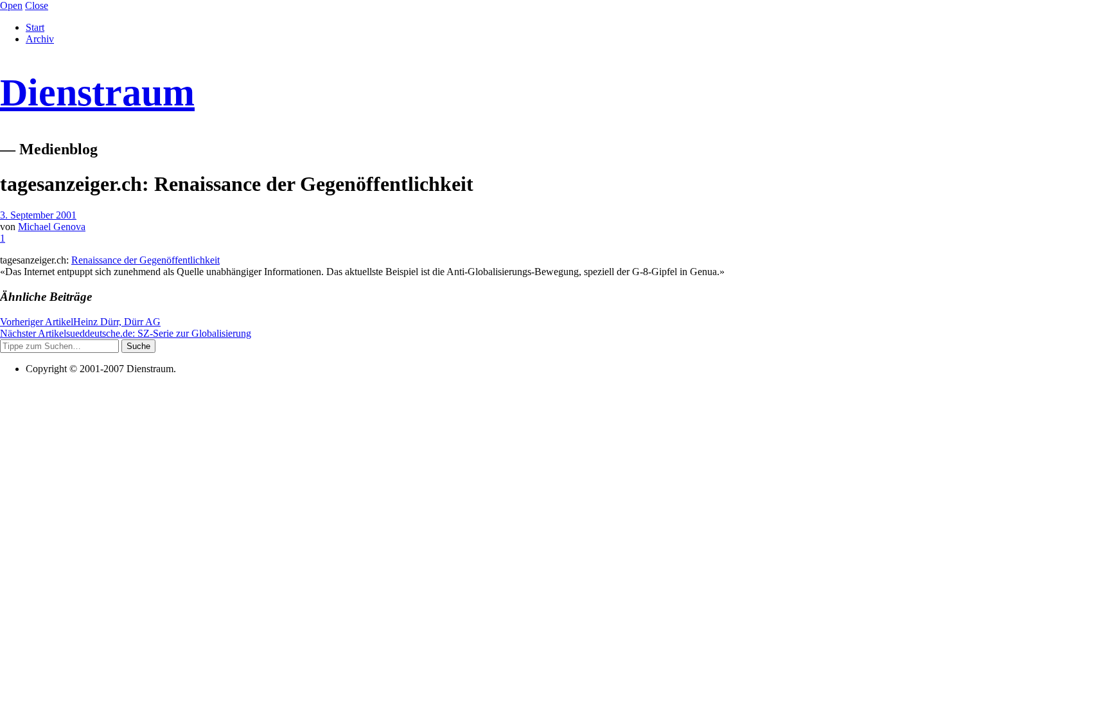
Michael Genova (51, 226)
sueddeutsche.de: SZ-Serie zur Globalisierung (125, 333)
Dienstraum (97, 92)
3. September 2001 (38, 215)
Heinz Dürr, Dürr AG (80, 321)
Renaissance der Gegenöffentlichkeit (145, 260)
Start (35, 27)
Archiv (40, 38)
